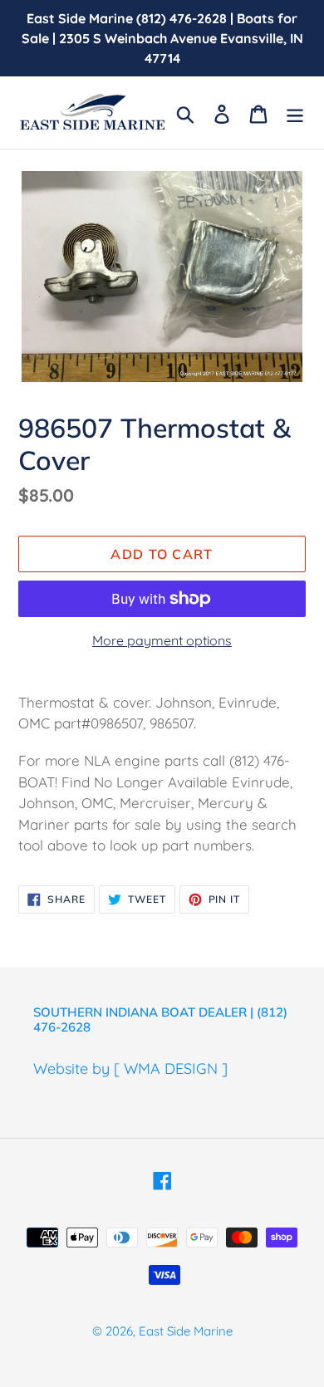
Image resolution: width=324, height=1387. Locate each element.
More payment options (162, 640)
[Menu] (295, 112)
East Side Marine (186, 1331)
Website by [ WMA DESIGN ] (130, 1068)
